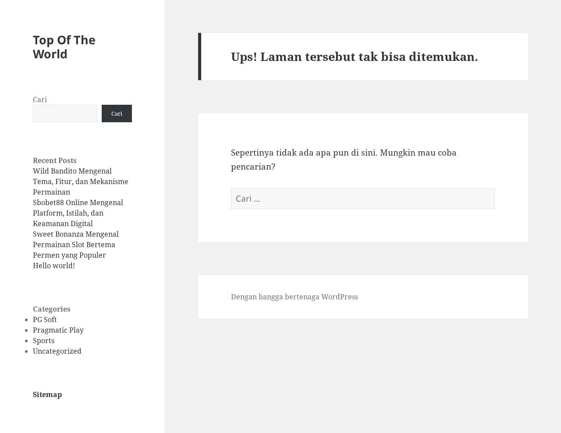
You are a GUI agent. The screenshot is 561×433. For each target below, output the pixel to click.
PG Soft (45, 319)
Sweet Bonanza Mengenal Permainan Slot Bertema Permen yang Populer (76, 244)
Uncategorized (57, 351)
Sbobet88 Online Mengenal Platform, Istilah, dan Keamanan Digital (78, 213)
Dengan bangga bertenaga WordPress (294, 297)
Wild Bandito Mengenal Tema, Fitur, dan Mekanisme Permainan (80, 181)
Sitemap (47, 394)
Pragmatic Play (58, 330)
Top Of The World (64, 47)
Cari (40, 99)
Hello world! (54, 265)
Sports (43, 340)
